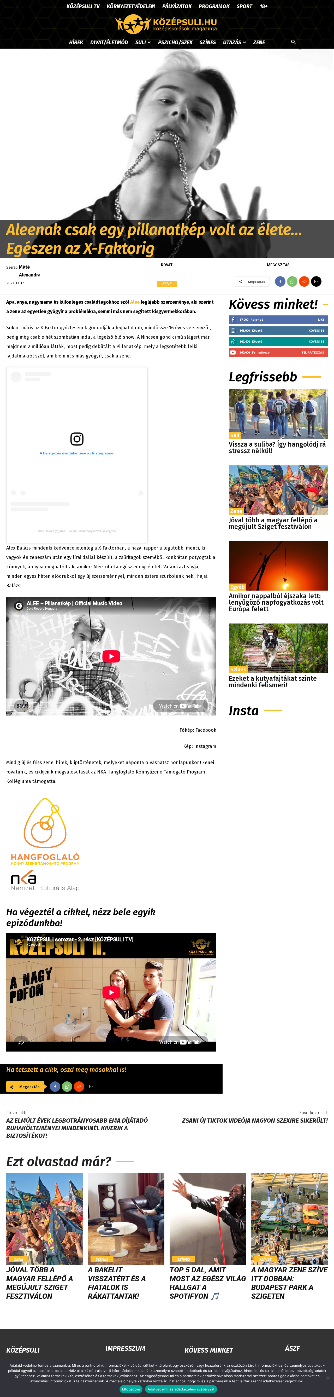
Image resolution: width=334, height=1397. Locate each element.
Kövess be (316, 330)
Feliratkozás (313, 352)
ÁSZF (292, 1348)
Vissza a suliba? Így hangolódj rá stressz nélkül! (277, 448)
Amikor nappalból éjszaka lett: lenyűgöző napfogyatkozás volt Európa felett (276, 602)
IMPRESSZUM (125, 1348)
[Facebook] (280, 281)
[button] (293, 42)
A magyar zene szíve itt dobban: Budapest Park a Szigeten (289, 1283)
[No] (327, 1378)
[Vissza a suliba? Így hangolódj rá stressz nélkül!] (278, 414)
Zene (166, 283)
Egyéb (237, 587)
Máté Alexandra (29, 271)
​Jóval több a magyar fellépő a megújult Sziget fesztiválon (273, 523)
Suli (234, 435)
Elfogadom (131, 1389)
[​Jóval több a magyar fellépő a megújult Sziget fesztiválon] (278, 490)
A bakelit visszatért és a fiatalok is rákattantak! (117, 1283)
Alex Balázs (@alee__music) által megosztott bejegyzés (77, 531)
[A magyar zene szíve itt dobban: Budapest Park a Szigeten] (289, 1219)
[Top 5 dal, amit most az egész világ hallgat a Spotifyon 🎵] (208, 1219)
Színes (238, 669)
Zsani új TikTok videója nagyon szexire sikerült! (255, 1120)
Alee (135, 302)
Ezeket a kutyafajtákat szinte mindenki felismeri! (273, 682)
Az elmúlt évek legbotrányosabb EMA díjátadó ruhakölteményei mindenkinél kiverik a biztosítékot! (77, 1128)
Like (321, 319)
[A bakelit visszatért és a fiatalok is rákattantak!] (126, 1219)
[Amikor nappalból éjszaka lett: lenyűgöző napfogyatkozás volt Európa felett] (278, 566)
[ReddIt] (304, 281)
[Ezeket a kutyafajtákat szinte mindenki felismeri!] (278, 648)
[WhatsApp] (292, 281)
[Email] (316, 281)
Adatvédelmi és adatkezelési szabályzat (181, 1389)
